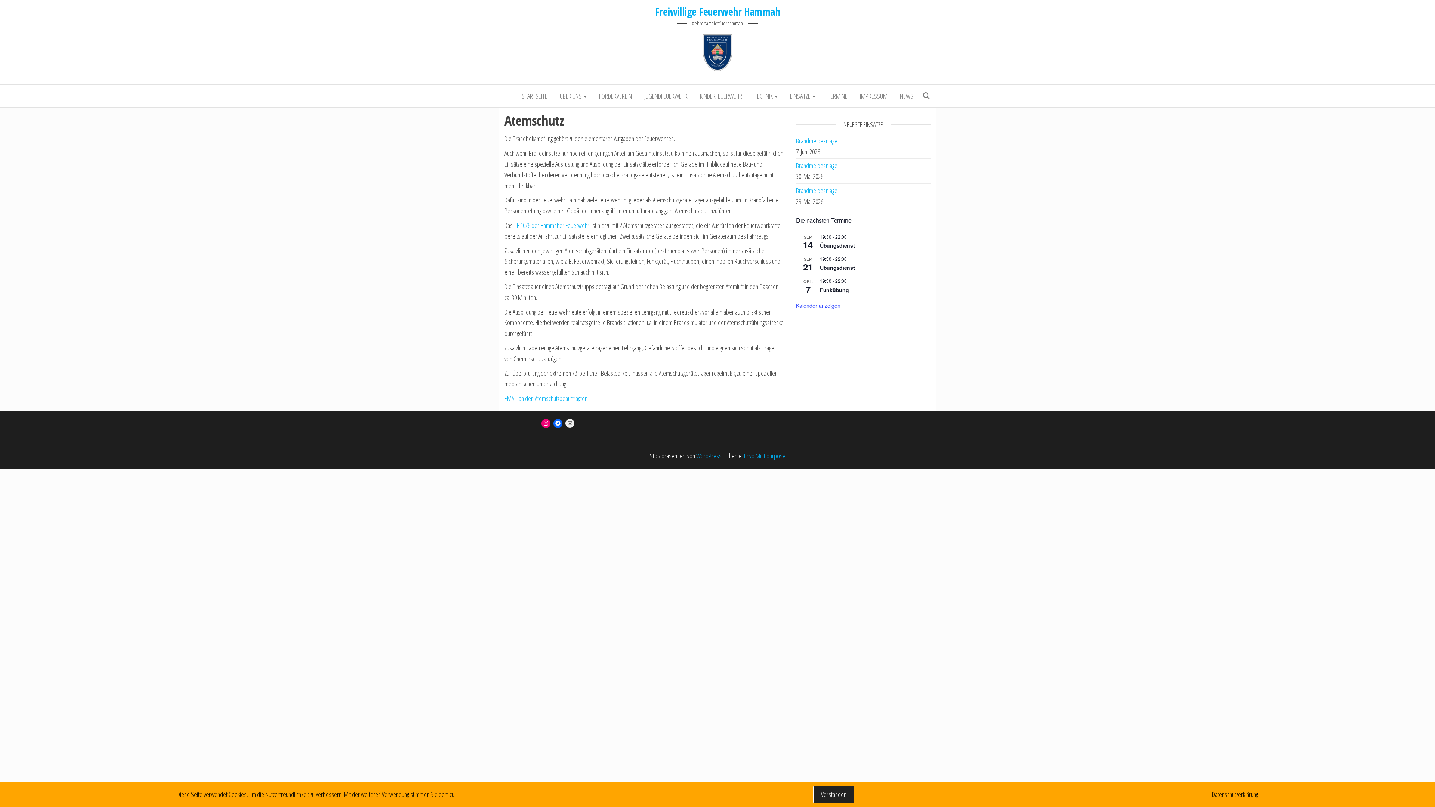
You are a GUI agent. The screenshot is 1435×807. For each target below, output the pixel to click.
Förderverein (615, 96)
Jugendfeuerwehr (666, 96)
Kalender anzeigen (818, 305)
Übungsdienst (837, 245)
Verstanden (833, 794)
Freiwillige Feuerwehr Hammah (717, 11)
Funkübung (834, 290)
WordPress (709, 455)
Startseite (534, 96)
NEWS (906, 96)
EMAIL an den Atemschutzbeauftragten (545, 398)
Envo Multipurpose (765, 455)
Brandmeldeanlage (816, 140)
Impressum (874, 96)
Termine (838, 96)
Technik (764, 96)
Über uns (571, 96)
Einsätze (801, 96)
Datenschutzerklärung (1235, 794)
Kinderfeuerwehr (721, 96)
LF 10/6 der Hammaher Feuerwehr (552, 225)
